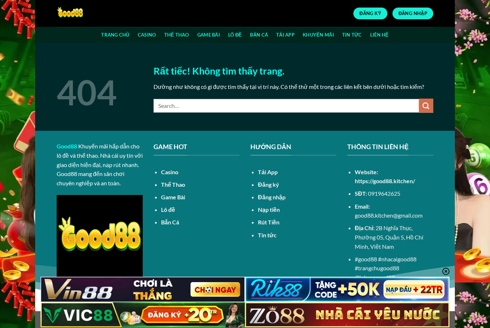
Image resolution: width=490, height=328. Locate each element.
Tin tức (267, 235)
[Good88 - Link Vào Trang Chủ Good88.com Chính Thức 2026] (92, 13)
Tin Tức (352, 35)
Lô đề (235, 35)
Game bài (208, 35)
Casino (147, 35)
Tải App (285, 35)
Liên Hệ (379, 35)
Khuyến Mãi (318, 35)
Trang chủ (115, 35)
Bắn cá (259, 35)
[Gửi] (426, 106)
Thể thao (176, 35)
